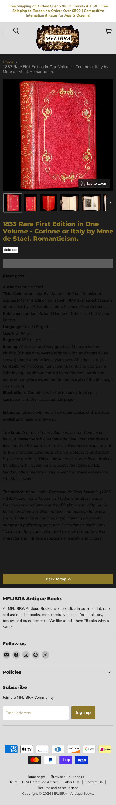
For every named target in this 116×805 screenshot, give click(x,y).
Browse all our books (67, 776)
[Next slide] (110, 203)
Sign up (83, 713)
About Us (72, 782)
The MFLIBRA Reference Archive (33, 782)
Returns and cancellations (58, 787)
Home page (35, 776)
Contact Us (94, 782)
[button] (13, 203)
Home (8, 62)
